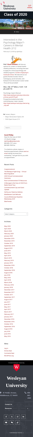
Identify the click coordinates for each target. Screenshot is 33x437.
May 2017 (7, 307)
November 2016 (9, 321)
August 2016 (8, 329)
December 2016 (9, 319)
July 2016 (7, 331)
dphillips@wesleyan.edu (12, 141)
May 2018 (7, 277)
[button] (29, 5)
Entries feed (8, 351)
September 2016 (9, 326)
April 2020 (7, 229)
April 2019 (7, 255)
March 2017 (8, 312)
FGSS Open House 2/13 (12, 119)
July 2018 (7, 275)
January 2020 (8, 236)
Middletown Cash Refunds (12, 194)
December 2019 (9, 238)
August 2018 (8, 273)
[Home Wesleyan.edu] (17, 367)
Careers (7, 114)
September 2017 (9, 297)
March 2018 (8, 282)
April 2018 (7, 280)
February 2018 (9, 285)
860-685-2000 (29, 395)
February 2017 (9, 314)
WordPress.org (9, 356)
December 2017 (9, 290)
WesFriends (8, 201)
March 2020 (8, 231)
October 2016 (8, 324)
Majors (13, 114)
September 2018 (9, 270)
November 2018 (9, 265)
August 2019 (8, 248)
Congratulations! (9, 169)
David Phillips (8, 135)
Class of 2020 (15, 14)
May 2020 (7, 226)
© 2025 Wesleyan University (16, 432)
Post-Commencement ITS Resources (15, 180)
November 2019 (9, 241)
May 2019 (7, 253)
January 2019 (8, 263)
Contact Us (8, 404)
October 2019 (8, 243)
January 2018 (8, 287)
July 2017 (7, 302)
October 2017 (8, 295)
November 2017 (9, 292)
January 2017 (8, 317)
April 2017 (7, 309)
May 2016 (7, 336)
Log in (6, 348)
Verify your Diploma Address (13, 192)
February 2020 (9, 233)
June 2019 (7, 251)
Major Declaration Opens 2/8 (14, 117)
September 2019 (9, 246)
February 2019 (9, 260)
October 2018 (8, 268)
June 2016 (7, 334)
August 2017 (8, 299)
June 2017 (7, 304)
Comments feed (9, 353)
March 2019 (8, 258)
